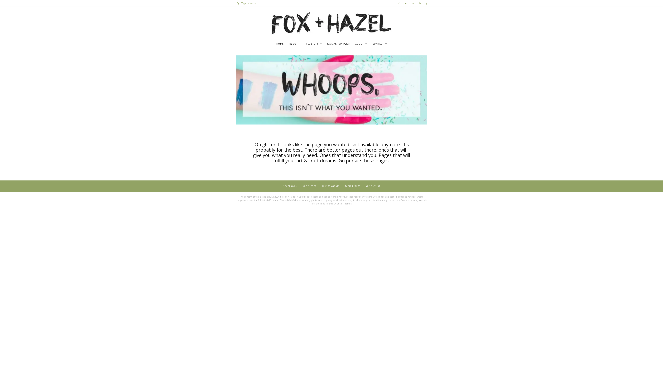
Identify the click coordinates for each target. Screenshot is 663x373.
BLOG (293, 43)
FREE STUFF (312, 43)
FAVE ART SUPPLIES (338, 43)
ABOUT (359, 43)
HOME (280, 43)
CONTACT (378, 43)
